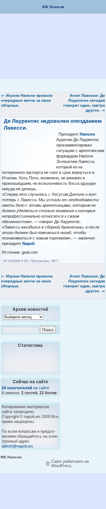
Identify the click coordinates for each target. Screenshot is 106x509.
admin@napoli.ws (17, 446)
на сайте (25, 387)
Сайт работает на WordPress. (70, 463)
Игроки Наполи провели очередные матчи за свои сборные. (27, 100)
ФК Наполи (11, 457)
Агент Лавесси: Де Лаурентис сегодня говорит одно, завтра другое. (84, 102)
